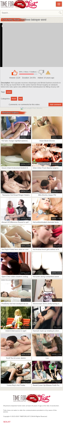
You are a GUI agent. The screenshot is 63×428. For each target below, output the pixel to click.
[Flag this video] (48, 72)
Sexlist (6, 422)
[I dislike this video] (41, 72)
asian (9, 92)
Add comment (55, 105)
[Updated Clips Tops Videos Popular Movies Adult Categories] (59, 4)
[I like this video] (14, 72)
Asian (14, 99)
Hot (20, 99)
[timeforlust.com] (19, 4)
